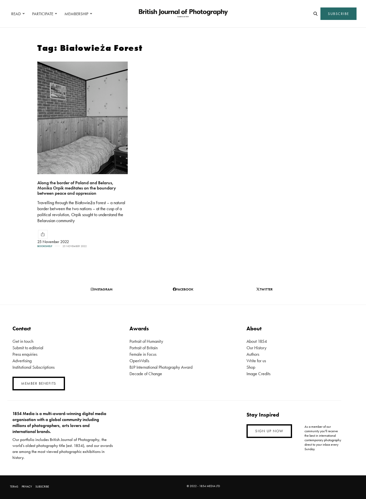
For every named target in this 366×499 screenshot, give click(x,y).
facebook (184, 289)
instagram (103, 289)
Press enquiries (24, 354)
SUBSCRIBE (338, 13)
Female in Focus (142, 354)
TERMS (14, 487)
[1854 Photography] (183, 13)
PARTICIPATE (42, 13)
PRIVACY (27, 487)
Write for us (256, 360)
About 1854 (256, 341)
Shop (250, 367)
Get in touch (22, 341)
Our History (256, 348)
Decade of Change (145, 373)
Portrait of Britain (143, 348)
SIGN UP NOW (269, 430)
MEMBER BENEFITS (38, 383)
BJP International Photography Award (160, 367)
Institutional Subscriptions (33, 367)
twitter (266, 289)
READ (16, 13)
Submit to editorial (27, 348)
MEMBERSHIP (76, 13)
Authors (252, 354)
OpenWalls (139, 360)
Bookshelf (44, 246)
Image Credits (258, 373)
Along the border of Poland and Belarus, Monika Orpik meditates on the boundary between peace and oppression (76, 188)
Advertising (22, 360)
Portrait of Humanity (146, 341)
